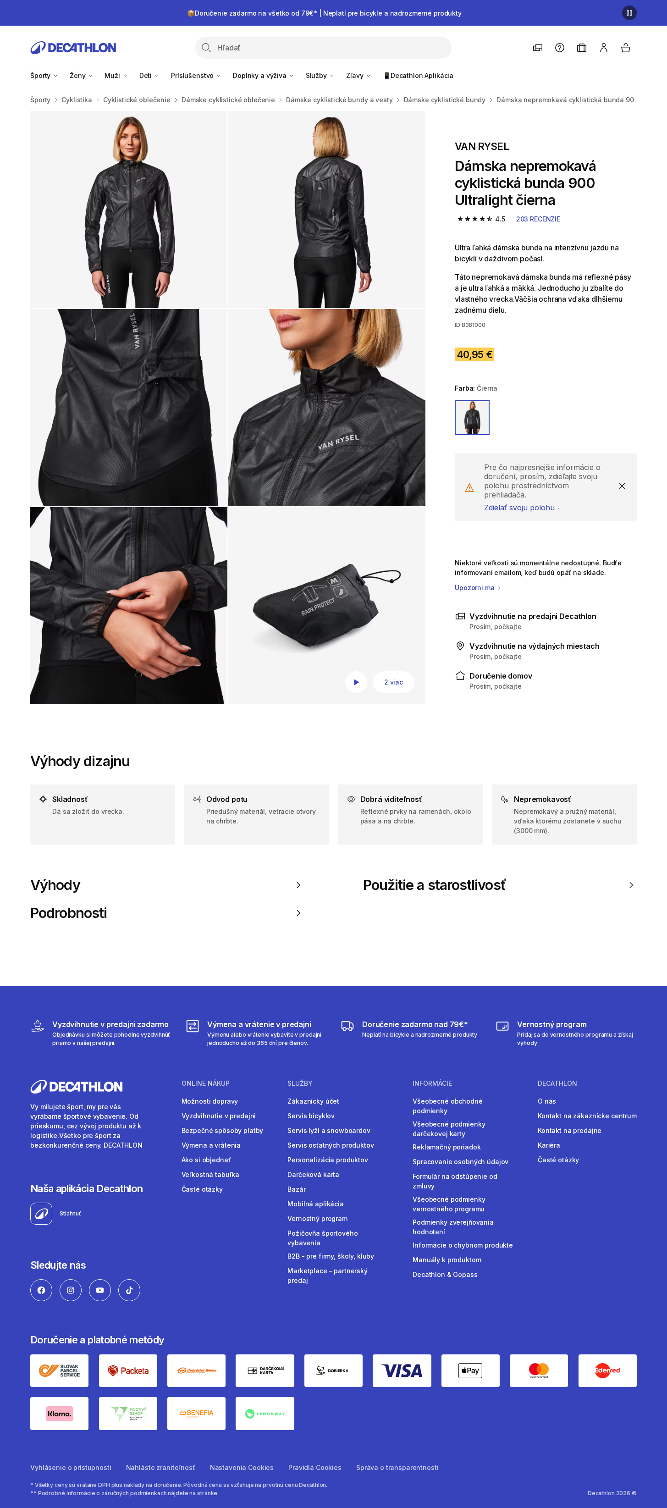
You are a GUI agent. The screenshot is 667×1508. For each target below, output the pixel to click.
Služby (317, 75)
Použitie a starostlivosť (434, 885)
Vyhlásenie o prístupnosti (70, 1467)
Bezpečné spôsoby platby (223, 1130)
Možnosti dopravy (210, 1101)
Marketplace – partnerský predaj (327, 1275)
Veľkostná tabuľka (211, 1174)
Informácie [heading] (432, 1083)
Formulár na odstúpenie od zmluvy (455, 1181)
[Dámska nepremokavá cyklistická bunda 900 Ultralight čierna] (128, 209)
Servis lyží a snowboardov (328, 1130)
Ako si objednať (206, 1160)
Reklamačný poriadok (446, 1147)
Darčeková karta (313, 1174)
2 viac (393, 682)
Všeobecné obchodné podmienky (447, 1106)
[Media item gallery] (227, 407)
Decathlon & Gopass (445, 1274)
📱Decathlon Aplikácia (418, 75)
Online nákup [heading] (206, 1083)
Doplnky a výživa (260, 75)
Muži (113, 75)
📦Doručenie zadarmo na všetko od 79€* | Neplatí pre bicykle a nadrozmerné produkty (324, 13)
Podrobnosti (68, 913)
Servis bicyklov (311, 1116)
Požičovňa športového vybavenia (322, 1238)
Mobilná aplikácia (315, 1204)
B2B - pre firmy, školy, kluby (330, 1256)
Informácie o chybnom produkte (463, 1245)
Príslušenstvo (193, 75)
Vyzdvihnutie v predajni (219, 1116)
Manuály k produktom (447, 1260)
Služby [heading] (300, 1083)
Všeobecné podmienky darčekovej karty (449, 1129)
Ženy (78, 75)
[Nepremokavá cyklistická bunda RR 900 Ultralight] (326, 605)
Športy (41, 75)
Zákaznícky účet (313, 1101)
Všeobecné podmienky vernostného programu (449, 1204)
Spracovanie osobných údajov (460, 1162)
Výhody (55, 885)
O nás (547, 1101)
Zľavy (355, 75)
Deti (146, 75)
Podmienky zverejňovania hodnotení (453, 1227)
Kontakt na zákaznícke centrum (587, 1116)
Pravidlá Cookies (315, 1467)
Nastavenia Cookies (242, 1467)
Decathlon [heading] (557, 1083)
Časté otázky (202, 1189)
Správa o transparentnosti (397, 1467)
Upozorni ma (475, 587)
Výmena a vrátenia (211, 1145)
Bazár (296, 1189)
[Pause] (629, 13)
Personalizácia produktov (327, 1160)
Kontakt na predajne (569, 1130)
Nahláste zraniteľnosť (160, 1467)
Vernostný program (317, 1218)
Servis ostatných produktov (330, 1145)
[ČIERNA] (472, 417)
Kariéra (549, 1145)
